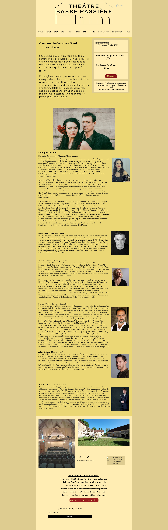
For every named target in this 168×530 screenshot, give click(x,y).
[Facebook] (83, 457)
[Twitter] (87, 457)
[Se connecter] (117, 6)
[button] (49, 31)
